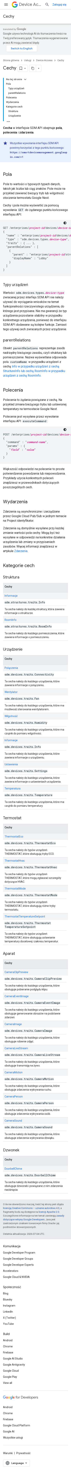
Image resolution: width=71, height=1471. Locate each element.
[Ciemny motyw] (65, 223)
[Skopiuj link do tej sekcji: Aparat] (19, 954)
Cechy (8, 16)
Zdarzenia (20, 551)
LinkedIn (8, 1311)
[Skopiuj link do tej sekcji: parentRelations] (34, 340)
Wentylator (11, 692)
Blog (5, 1293)
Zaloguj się (59, 4)
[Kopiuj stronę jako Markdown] (32, 68)
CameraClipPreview (16, 972)
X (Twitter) (9, 1317)
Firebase (8, 1352)
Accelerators (10, 1270)
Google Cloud (11, 1370)
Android (7, 1340)
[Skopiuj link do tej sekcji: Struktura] (23, 577)
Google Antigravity (14, 1364)
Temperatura (12, 788)
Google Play (10, 1376)
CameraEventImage (17, 996)
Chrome (8, 1346)
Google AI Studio (13, 1358)
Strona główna (11, 60)
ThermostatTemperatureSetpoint (25, 916)
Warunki (8, 1453)
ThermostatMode (15, 888)
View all (7, 1382)
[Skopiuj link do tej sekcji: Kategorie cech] (38, 566)
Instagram (9, 1305)
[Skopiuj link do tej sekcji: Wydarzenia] (31, 502)
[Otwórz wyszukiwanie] (47, 4)
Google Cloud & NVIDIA (16, 1276)
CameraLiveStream (16, 1048)
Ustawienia (11, 764)
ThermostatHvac (15, 860)
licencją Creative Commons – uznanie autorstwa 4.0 (31, 1208)
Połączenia (11, 667)
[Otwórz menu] (6, 4)
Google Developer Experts (18, 1264)
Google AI (8, 1431)
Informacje (11, 595)
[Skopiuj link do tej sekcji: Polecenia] (26, 390)
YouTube (8, 1323)
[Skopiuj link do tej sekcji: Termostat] (25, 818)
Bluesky (7, 1299)
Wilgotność (11, 716)
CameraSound (13, 1120)
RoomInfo (10, 619)
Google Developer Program (19, 1252)
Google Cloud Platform (16, 1425)
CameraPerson (14, 1096)
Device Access (30, 4)
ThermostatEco (14, 836)
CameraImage (13, 1024)
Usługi (27, 60)
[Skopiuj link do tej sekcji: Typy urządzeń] (32, 285)
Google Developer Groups (18, 1258)
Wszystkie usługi (13, 1437)
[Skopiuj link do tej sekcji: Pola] (15, 174)
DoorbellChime (13, 1168)
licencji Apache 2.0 (49, 1211)
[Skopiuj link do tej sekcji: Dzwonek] (23, 1150)
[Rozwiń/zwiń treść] (25, 79)
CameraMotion (14, 1072)
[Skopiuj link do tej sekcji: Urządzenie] (26, 649)
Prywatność (23, 1453)
